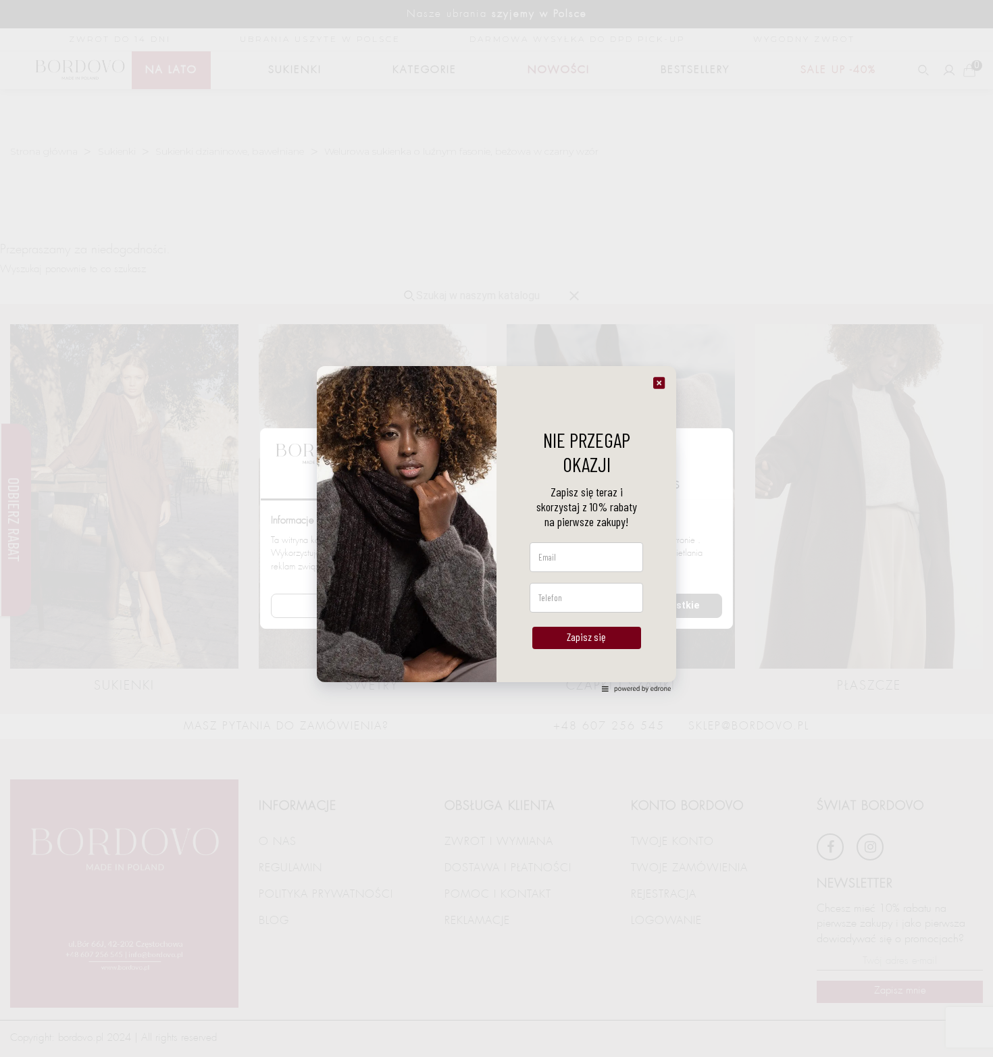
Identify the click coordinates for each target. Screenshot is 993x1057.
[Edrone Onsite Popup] (496, 528)
